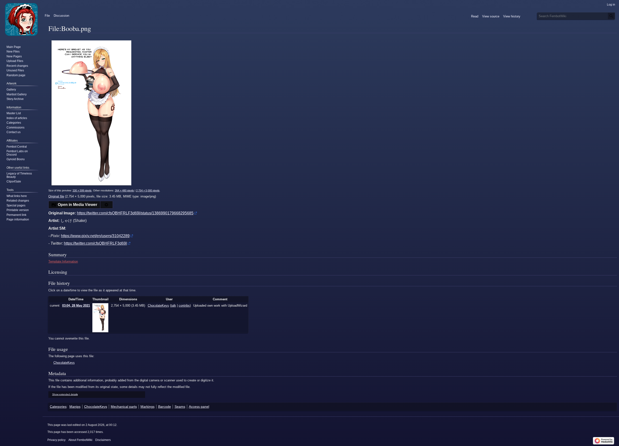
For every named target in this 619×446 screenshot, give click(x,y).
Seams (180, 406)
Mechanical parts (124, 406)
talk (173, 305)
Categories (58, 406)
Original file (56, 196)
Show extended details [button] (65, 394)
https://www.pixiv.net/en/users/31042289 (95, 236)
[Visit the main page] (21, 19)
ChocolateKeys (64, 362)
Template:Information (63, 261)
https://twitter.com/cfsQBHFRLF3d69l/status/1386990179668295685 (135, 213)
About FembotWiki (80, 440)
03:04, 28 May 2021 (76, 305)
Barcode (164, 406)
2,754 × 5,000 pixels (148, 190)
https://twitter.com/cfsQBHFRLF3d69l (95, 243)
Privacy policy (56, 440)
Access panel (199, 406)
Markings (147, 406)
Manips (75, 406)
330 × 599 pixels (82, 190)
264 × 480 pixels (124, 190)
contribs (184, 305)
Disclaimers (103, 440)
